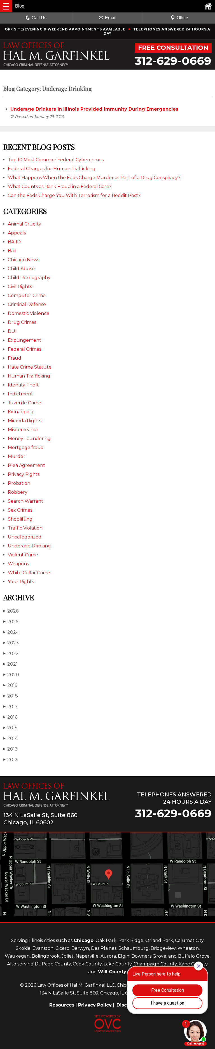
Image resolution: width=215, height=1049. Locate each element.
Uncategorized (24, 537)
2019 (10, 685)
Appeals (17, 233)
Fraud (14, 358)
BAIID (14, 242)
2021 (10, 664)
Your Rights (21, 581)
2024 (11, 632)
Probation (19, 483)
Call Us (39, 17)
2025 (10, 621)
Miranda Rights (24, 420)
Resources (61, 1005)
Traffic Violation (25, 528)
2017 (10, 706)
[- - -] (6, 6)
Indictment (20, 394)
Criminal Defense (27, 304)
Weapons (18, 563)
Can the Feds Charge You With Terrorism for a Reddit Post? (74, 195)
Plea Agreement (26, 465)
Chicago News (23, 259)
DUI (12, 331)
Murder (16, 456)
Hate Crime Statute (30, 367)
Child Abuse (21, 268)
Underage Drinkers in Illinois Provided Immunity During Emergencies (94, 109)
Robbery (17, 492)
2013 (10, 749)
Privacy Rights (23, 474)
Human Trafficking (29, 376)
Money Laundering (29, 438)
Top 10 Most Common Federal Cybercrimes (56, 159)
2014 (10, 738)
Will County (112, 971)
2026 (10, 611)
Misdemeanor (23, 429)
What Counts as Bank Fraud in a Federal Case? (59, 186)
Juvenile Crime (24, 402)
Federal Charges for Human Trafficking (51, 168)
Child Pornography (29, 277)
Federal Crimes (24, 349)
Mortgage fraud (26, 447)
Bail (12, 250)
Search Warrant (25, 501)
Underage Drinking (29, 546)
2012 (10, 759)
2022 (11, 653)
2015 (10, 727)
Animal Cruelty (24, 224)
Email (110, 17)
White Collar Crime (29, 572)
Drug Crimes (22, 322)
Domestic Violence (28, 313)
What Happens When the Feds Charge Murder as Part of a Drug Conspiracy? (94, 177)
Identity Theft (23, 385)
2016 (10, 717)
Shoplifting (20, 519)
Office (182, 17)
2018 (10, 696)
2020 (11, 674)
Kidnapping (21, 411)
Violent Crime (23, 554)
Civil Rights (20, 286)
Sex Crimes (20, 510)
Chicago (84, 940)
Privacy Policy (95, 1005)
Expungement (24, 340)
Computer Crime (27, 295)
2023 (11, 642)
